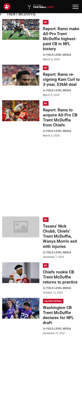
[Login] (7, 6)
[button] (75, 6)
